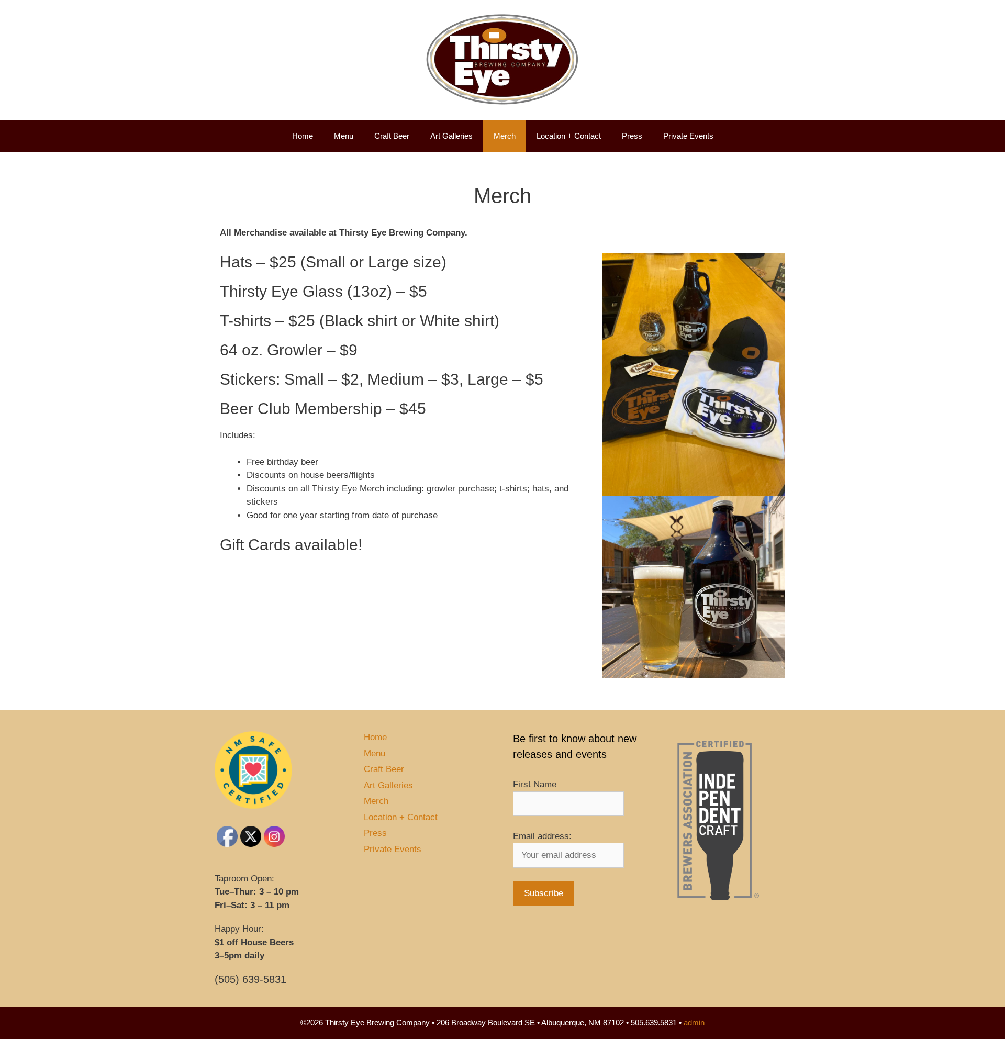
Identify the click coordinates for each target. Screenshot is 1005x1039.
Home (302, 135)
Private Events (688, 135)
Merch (505, 135)
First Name (534, 784)
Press (632, 135)
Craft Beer (391, 135)
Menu (343, 135)
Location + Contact (569, 135)
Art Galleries (451, 135)
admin (694, 1022)
